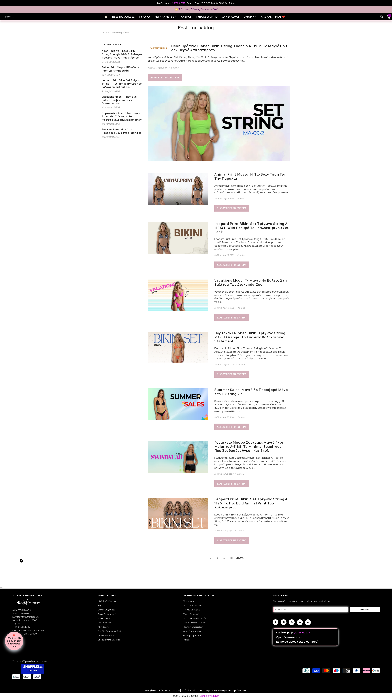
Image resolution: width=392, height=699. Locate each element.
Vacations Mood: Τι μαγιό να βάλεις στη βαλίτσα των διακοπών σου (250, 282)
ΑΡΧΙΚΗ (105, 32)
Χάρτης (16, 623)
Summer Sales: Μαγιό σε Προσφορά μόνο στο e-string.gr (251, 392)
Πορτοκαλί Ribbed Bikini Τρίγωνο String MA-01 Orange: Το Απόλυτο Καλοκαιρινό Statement (249, 337)
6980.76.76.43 (25, 630)
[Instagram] (283, 622)
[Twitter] (308, 622)
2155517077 (179, 3)
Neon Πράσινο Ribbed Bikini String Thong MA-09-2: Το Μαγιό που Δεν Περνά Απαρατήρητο (218, 48)
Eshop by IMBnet (209, 695)
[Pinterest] (292, 622)
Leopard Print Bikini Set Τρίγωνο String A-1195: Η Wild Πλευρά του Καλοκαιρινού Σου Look (251, 228)
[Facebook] (275, 622)
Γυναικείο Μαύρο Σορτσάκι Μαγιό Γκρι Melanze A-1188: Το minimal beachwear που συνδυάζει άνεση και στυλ (248, 446)
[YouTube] (300, 622)
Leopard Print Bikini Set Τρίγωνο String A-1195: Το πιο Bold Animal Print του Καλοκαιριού (251, 503)
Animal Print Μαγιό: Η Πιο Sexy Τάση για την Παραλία (249, 176)
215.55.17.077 (25, 626)
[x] (44, 587)
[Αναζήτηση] (382, 17)
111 (231, 557)
